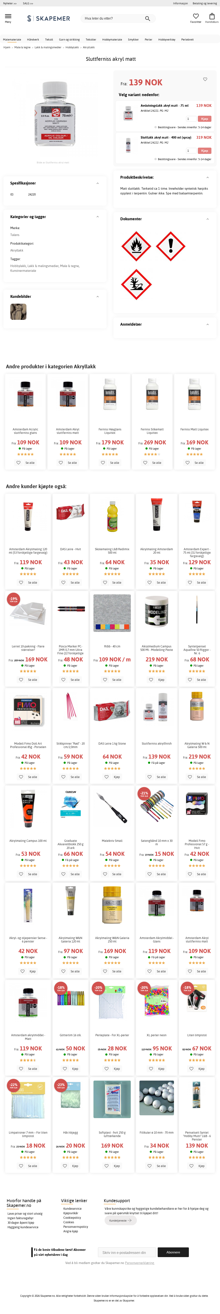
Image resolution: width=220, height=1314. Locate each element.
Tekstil (49, 39)
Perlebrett (187, 39)
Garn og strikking (69, 39)
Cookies (68, 1222)
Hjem (6, 47)
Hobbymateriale (112, 39)
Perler (148, 39)
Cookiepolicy (72, 1218)
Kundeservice (72, 1209)
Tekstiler (91, 39)
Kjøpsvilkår (70, 1213)
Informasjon (180, 3)
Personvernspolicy (75, 1227)
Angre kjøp (70, 1231)
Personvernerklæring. (140, 1263)
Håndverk (33, 39)
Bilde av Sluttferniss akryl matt (53, 162)
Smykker (133, 39)
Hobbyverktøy (166, 39)
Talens (14, 235)
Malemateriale (12, 39)
